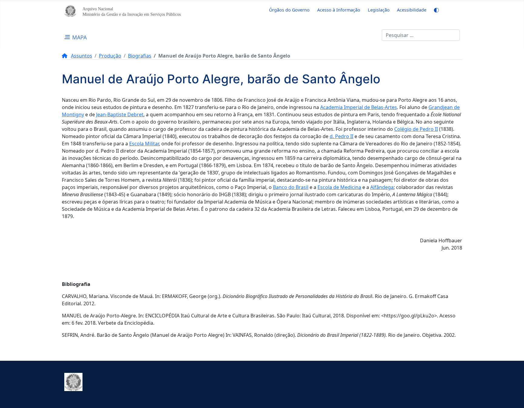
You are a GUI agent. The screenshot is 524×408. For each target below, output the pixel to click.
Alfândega (382, 187)
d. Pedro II (341, 136)
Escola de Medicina (339, 187)
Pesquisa (371, 35)
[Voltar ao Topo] (513, 396)
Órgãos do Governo (289, 10)
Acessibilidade (411, 10)
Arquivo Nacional (97, 8)
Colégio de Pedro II (416, 129)
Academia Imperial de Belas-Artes (358, 107)
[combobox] (421, 35)
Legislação (379, 10)
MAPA (79, 37)
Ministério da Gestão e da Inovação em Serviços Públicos (131, 14)
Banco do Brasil (290, 187)
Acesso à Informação (338, 10)
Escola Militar (144, 143)
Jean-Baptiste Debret (119, 114)
